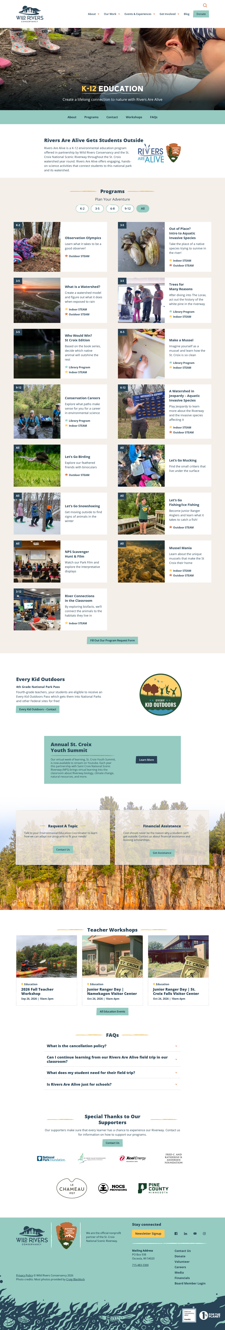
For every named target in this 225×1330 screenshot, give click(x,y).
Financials (182, 1278)
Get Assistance (162, 853)
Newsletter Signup (148, 1233)
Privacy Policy (24, 1275)
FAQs (153, 117)
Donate (201, 14)
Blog (186, 14)
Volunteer (182, 1262)
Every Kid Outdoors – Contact (37, 709)
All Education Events (112, 1011)
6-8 (112, 208)
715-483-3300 (140, 1265)
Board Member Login (190, 1283)
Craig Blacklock (75, 1279)
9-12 (128, 208)
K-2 (82, 208)
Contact (112, 117)
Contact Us (63, 849)
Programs (91, 117)
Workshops (134, 117)
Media (179, 1272)
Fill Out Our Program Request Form (112, 640)
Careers (180, 1267)
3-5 (97, 208)
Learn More (146, 760)
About (72, 117)
